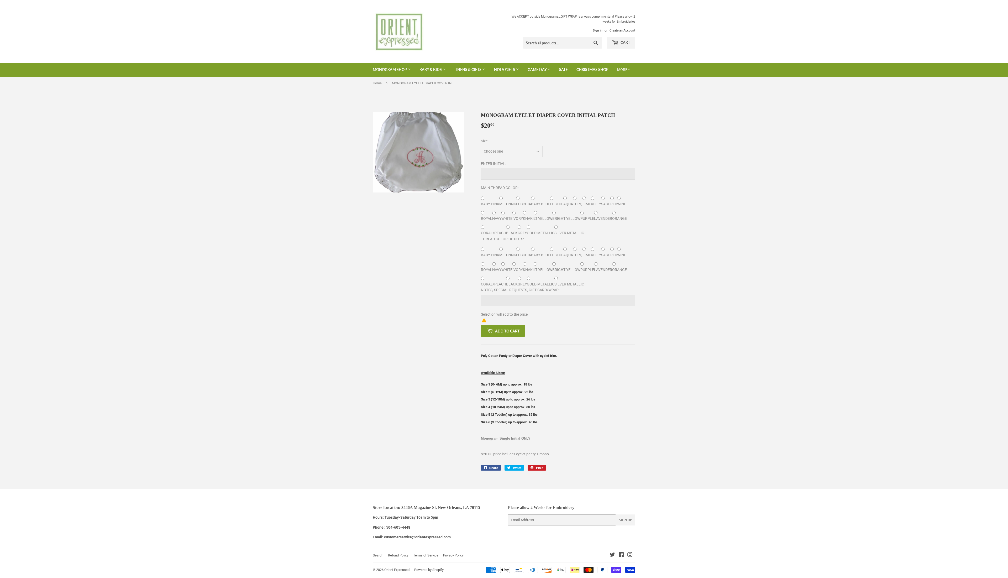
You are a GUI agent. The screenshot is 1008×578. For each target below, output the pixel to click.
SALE (563, 69)
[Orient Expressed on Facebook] (621, 555)
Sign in (597, 30)
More (622, 69)
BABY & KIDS (431, 69)
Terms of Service (425, 555)
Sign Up (625, 520)
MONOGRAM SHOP (390, 69)
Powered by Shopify (429, 570)
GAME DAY (537, 69)
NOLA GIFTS (505, 69)
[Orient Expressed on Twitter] (612, 555)
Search (378, 555)
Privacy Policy (453, 555)
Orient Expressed (397, 570)
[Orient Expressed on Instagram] (630, 555)
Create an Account (622, 30)
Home (377, 83)
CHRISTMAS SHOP (592, 69)
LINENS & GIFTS (468, 69)
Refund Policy (398, 555)
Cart (625, 42)
